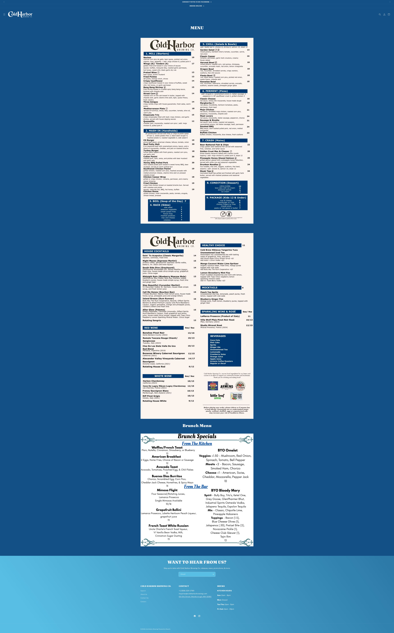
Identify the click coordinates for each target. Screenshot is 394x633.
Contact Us (145, 598)
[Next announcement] (390, 2)
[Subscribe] (213, 574)
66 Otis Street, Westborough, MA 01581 (195, 597)
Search (143, 591)
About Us (144, 594)
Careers (143, 601)
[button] (4, 14)
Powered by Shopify (164, 629)
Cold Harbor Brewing (152, 629)
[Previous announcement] (4, 2)
